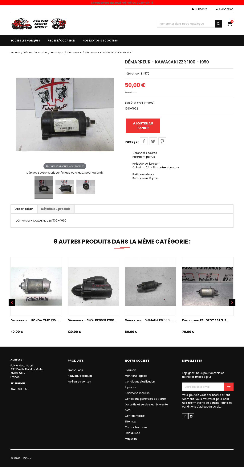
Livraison (130, 370)
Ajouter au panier (143, 125)
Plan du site (132, 433)
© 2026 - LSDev (20, 458)
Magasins (131, 439)
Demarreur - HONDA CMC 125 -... (35, 320)
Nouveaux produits (80, 376)
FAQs (128, 410)
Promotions (75, 370)
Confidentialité (135, 416)
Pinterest (162, 141)
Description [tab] (23, 209)
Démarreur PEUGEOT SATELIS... (205, 320)
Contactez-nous (136, 427)
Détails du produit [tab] (56, 209)
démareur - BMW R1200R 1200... (92, 320)
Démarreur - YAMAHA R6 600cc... (150, 320)
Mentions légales (136, 376)
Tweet (153, 141)
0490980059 (19, 389)
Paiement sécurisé (137, 393)
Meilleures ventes (79, 381)
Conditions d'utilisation (140, 381)
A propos (130, 387)
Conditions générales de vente (145, 399)
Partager (144, 141)
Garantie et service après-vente (146, 404)
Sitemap (130, 421)
